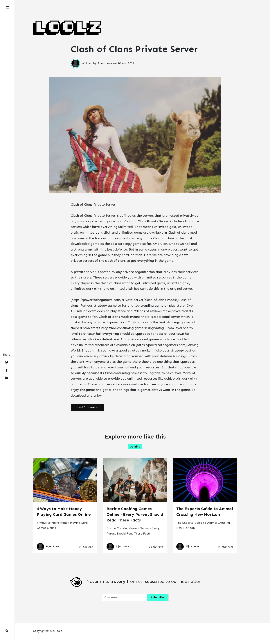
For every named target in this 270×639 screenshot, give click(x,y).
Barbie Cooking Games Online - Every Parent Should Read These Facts (135, 514)
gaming (135, 446)
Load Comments (87, 407)
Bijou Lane (105, 63)
